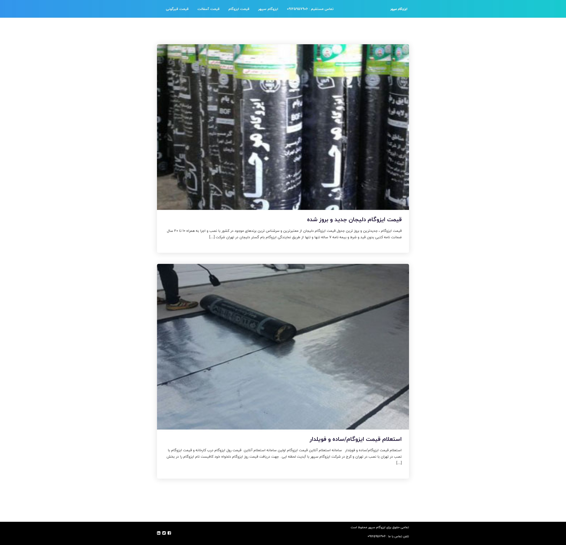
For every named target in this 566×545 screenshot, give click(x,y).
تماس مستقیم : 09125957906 (310, 9)
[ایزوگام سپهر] (398, 9)
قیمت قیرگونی (177, 9)
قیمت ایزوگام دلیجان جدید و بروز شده (354, 219)
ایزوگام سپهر (268, 9)
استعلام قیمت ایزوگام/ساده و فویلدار (356, 439)
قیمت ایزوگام (238, 9)
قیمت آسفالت (208, 9)
